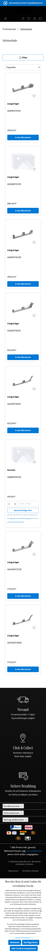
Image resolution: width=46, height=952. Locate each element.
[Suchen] (23, 18)
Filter (24, 57)
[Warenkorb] (40, 18)
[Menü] (5, 18)
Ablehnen (14, 942)
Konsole (11, 470)
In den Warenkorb (23, 137)
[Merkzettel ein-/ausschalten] (34, 95)
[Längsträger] (23, 87)
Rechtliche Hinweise (30, 871)
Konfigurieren (31, 942)
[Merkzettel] (29, 18)
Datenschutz (13, 871)
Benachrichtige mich (23, 510)
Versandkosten (34, 850)
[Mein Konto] (35, 18)
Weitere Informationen (23, 938)
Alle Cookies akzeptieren (24, 948)
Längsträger (13, 103)
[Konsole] (23, 454)
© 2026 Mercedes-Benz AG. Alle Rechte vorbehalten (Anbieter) (24, 863)
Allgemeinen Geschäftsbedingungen (21, 518)
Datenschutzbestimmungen (15, 522)
